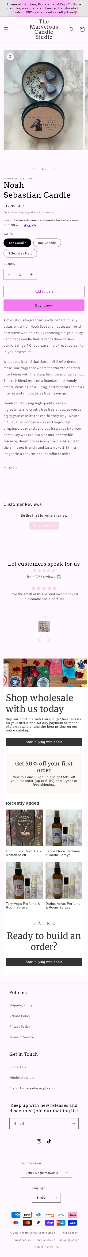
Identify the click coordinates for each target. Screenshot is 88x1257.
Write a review (44, 525)
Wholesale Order (22, 1077)
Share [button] (13, 468)
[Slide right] (54, 168)
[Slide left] (34, 168)
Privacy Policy (19, 1026)
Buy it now (44, 305)
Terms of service (45, 1240)
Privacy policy (22, 1240)
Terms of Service (21, 1037)
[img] (44, 570)
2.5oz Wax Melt (20, 253)
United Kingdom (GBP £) (42, 1173)
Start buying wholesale (44, 742)
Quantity (9, 264)
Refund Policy (19, 1016)
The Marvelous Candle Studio (38, 1232)
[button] (6, 29)
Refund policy (69, 1232)
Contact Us (17, 1067)
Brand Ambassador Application (33, 1088)
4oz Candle (17, 243)
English (42, 1198)
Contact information (46, 1247)
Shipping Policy (21, 1005)
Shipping (24, 212)
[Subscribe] (73, 1123)
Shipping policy (69, 1240)
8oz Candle (47, 243)
